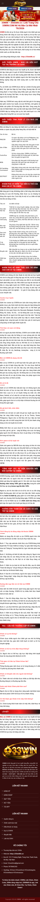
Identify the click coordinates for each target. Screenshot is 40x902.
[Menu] (2, 3)
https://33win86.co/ (28, 57)
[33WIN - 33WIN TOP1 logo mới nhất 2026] (20, 3)
